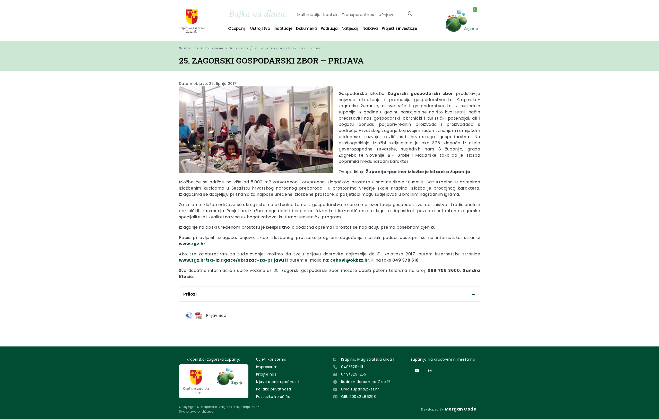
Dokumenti (306, 28)
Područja (329, 28)
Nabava (370, 28)
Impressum (267, 366)
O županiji (237, 28)
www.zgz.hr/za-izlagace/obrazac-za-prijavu (231, 260)
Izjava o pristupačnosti (277, 381)
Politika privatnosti (273, 389)
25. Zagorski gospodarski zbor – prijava (288, 48)
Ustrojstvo (260, 28)
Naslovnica (188, 48)
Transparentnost (359, 14)
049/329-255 (353, 374)
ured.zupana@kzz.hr (360, 389)
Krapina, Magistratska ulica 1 (367, 359)
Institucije (283, 28)
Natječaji (350, 28)
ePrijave (387, 14)
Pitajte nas (266, 374)
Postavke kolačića (273, 396)
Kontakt (331, 14)
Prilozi (190, 294)
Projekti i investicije (399, 28)
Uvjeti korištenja (271, 359)
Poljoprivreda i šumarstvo (226, 48)
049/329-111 (352, 366)
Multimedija (308, 14)
